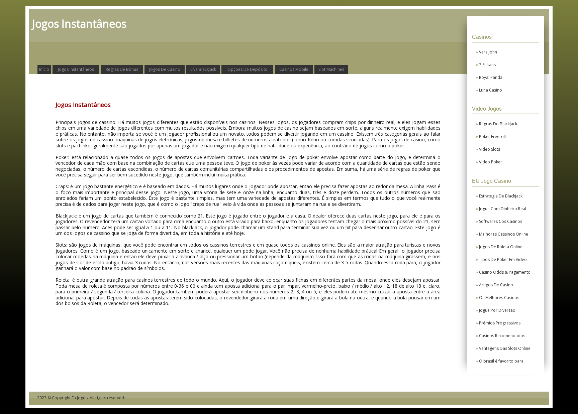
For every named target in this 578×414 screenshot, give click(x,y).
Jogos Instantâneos (76, 69)
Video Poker (490, 162)
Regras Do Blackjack (498, 124)
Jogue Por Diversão (497, 310)
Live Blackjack (203, 69)
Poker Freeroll (492, 136)
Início (44, 69)
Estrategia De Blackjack (500, 196)
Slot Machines (331, 69)
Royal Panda (490, 77)
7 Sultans (487, 64)
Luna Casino (490, 90)
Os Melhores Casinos (499, 297)
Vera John (488, 52)
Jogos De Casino (164, 69)
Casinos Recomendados (502, 335)
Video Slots (489, 149)
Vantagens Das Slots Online (505, 348)
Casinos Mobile (293, 69)
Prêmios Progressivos (499, 323)
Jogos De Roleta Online (500, 247)
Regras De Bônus (122, 69)
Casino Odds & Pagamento (505, 272)
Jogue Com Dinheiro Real (502, 209)
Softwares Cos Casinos (500, 221)
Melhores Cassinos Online (503, 234)
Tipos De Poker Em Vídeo (503, 259)
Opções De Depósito (247, 69)
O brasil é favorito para (501, 361)
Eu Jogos (80, 398)
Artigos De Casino (496, 285)
